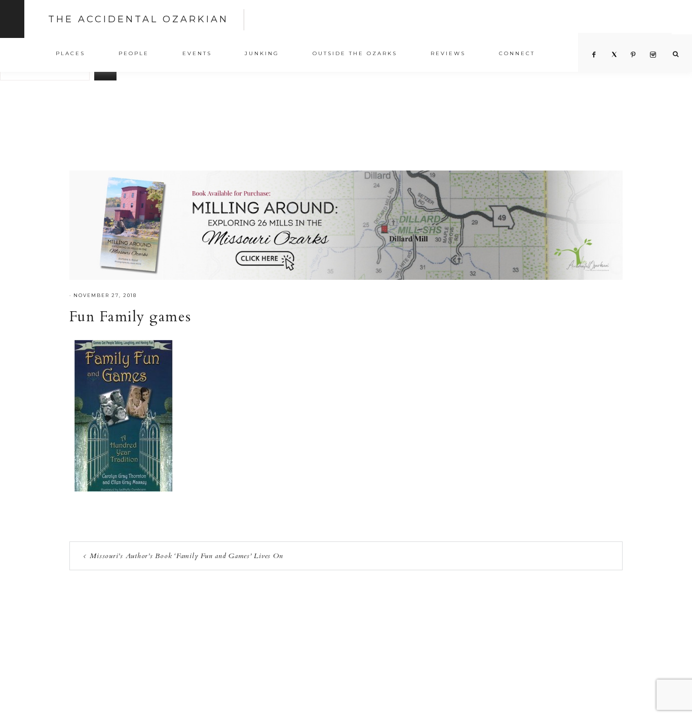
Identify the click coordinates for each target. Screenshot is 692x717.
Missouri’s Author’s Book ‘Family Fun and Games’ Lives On (186, 556)
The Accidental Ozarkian (138, 19)
